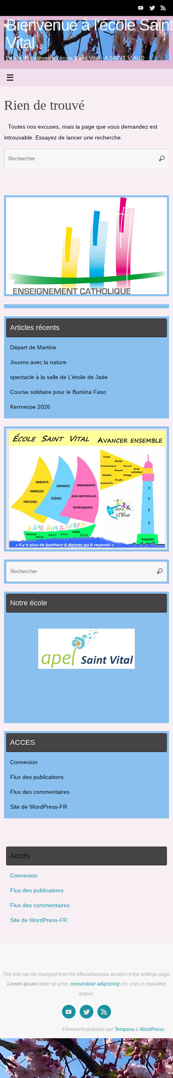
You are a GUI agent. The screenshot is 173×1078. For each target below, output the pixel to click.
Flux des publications (37, 777)
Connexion (23, 762)
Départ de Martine (33, 347)
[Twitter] (152, 7)
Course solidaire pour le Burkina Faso (58, 392)
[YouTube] (140, 7)
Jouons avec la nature (38, 362)
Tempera (124, 1029)
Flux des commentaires (40, 792)
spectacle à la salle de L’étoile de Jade (59, 377)
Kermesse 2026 (30, 407)
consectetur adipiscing (94, 984)
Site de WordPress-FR (38, 807)
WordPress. (152, 1029)
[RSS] (163, 7)
